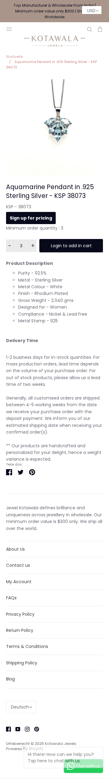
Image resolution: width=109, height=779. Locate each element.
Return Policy (19, 630)
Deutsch (20, 707)
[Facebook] (6, 729)
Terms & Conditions (27, 646)
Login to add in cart (71, 246)
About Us (15, 549)
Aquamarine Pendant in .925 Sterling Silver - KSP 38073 (50, 191)
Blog (10, 679)
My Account (18, 582)
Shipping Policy (21, 663)
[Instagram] (25, 729)
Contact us (18, 565)
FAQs (11, 598)
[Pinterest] (34, 729)
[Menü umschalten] (9, 28)
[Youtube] (15, 729)
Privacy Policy (20, 614)
